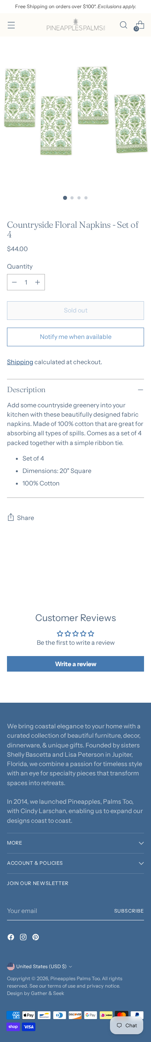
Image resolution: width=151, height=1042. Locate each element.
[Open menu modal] (11, 25)
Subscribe (129, 911)
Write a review (75, 664)
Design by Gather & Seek (35, 993)
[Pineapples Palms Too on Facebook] (11, 938)
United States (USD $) (41, 966)
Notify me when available (76, 336)
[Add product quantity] (38, 282)
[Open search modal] (123, 25)
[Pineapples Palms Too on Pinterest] (36, 938)
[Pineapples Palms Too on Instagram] (24, 938)
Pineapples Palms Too (75, 978)
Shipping (20, 362)
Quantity (20, 266)
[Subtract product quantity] (14, 282)
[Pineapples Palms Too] (75, 25)
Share (25, 518)
